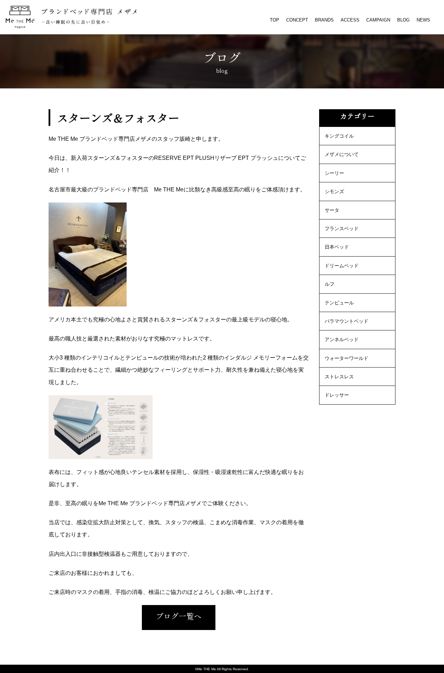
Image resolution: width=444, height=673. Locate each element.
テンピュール (339, 302)
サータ (332, 210)
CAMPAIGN (378, 20)
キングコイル (339, 136)
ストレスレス (339, 376)
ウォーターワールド (346, 358)
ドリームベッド (342, 265)
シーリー (334, 173)
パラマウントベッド (346, 321)
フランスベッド (342, 228)
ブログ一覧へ (179, 615)
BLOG (403, 20)
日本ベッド (337, 247)
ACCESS (350, 20)
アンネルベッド (342, 339)
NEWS (423, 20)
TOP (274, 20)
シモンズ (334, 191)
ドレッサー (337, 395)
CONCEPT (297, 20)
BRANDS (324, 20)
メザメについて (342, 154)
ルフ (329, 284)
